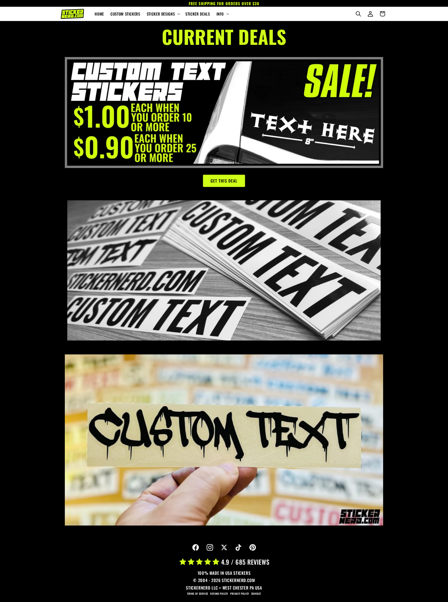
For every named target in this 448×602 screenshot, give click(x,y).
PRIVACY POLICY (239, 594)
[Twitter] (224, 547)
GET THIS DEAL (224, 181)
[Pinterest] (252, 547)
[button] (162, 14)
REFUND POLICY (219, 594)
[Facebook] (195, 547)
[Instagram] (209, 547)
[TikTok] (238, 547)
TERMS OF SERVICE (197, 594)
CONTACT (256, 594)
